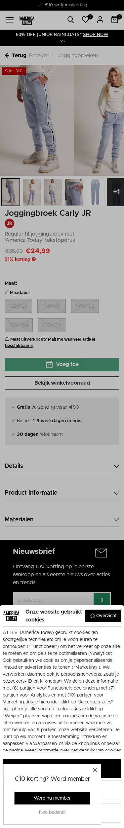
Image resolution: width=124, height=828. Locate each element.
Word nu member (52, 798)
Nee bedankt (52, 812)
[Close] (95, 769)
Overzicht (106, 616)
